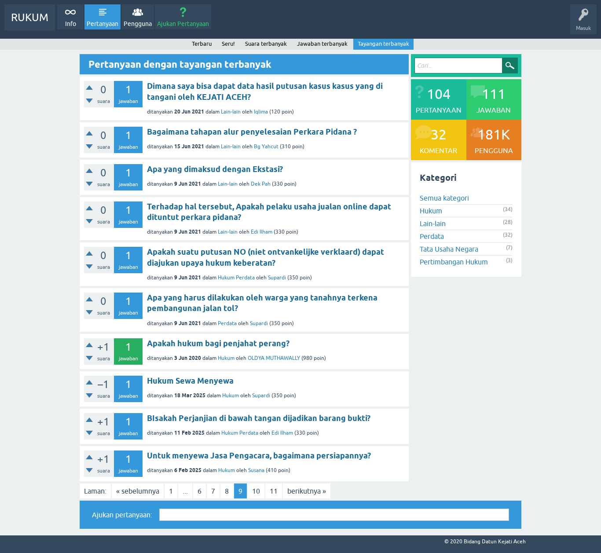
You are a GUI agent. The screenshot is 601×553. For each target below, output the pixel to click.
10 (256, 491)
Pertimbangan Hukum (454, 262)
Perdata (227, 323)
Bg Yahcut (266, 146)
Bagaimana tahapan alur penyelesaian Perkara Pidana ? (252, 131)
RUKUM (29, 17)
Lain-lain (231, 112)
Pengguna (138, 23)
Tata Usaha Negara (449, 249)
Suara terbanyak (266, 43)
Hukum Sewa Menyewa (190, 380)
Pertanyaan (102, 23)
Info (70, 23)
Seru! (228, 43)
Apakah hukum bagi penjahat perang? (218, 343)
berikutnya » (306, 491)
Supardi (277, 278)
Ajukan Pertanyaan (183, 23)
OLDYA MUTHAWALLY (274, 358)
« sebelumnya (137, 491)
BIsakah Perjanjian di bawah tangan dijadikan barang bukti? (258, 418)
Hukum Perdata (236, 278)
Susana (256, 470)
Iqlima (261, 112)
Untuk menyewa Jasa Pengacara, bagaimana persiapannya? (259, 455)
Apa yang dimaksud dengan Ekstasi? (215, 169)
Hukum (226, 358)
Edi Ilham (261, 232)
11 (274, 491)
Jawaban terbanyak (322, 43)
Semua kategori (444, 198)
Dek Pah (261, 184)
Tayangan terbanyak (383, 43)
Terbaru (202, 43)
